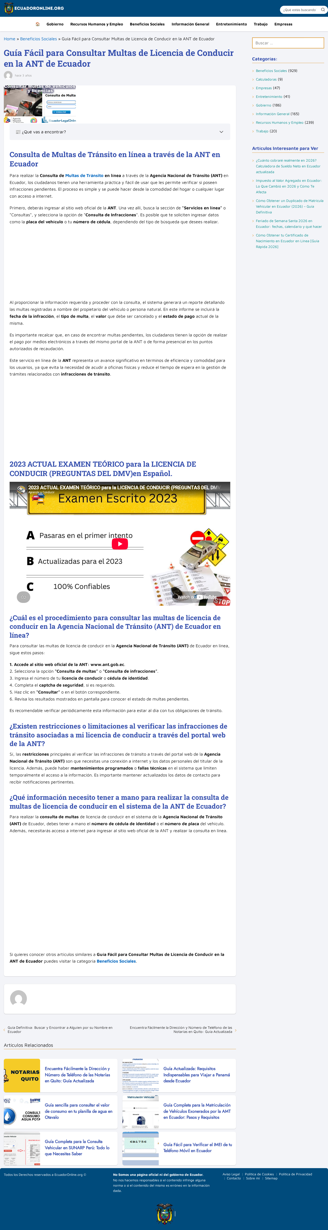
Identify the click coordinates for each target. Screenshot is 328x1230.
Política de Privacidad (295, 1174)
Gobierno (55, 24)
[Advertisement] (120, 263)
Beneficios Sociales (147, 24)
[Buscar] (323, 9)
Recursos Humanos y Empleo (96, 24)
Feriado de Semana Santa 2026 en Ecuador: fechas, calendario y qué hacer (289, 224)
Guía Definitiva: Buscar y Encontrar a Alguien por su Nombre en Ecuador (60, 1029)
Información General (190, 24)
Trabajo (260, 24)
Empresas (283, 24)
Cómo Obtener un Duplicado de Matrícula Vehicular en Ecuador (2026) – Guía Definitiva (289, 206)
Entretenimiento (231, 24)
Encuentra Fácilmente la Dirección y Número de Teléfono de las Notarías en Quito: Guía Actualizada (181, 1029)
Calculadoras (266, 79)
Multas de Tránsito (84, 175)
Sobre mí (253, 1178)
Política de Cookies (259, 1174)
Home (9, 38)
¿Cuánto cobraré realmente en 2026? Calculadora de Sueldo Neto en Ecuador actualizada (288, 166)
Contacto (234, 1178)
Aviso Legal (231, 1174)
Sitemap (271, 1178)
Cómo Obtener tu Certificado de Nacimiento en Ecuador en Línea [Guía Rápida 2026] (287, 241)
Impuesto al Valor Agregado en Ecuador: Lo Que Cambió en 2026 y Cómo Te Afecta (289, 186)
